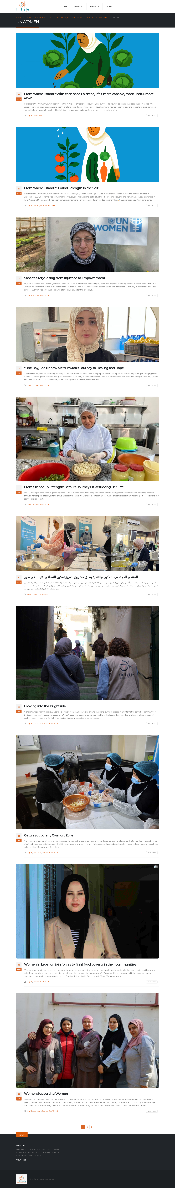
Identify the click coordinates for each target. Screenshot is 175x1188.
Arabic (29, 594)
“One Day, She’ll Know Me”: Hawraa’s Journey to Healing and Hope (74, 368)
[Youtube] (152, 6)
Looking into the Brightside (45, 706)
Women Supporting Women (46, 1094)
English (29, 116)
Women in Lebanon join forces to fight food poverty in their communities (80, 964)
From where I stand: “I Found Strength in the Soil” (61, 188)
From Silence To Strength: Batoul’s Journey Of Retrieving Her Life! (74, 487)
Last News (37, 724)
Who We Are (78, 6)
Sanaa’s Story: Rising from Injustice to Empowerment (64, 278)
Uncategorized (39, 205)
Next (91, 1127)
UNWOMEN (37, 116)
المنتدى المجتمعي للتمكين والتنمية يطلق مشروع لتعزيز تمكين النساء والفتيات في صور (81, 577)
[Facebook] (144, 6)
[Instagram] (156, 6)
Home (65, 6)
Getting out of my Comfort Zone (48, 835)
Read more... (151, 116)
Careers (109, 6)
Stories (36, 295)
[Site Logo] (22, 6)
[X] (148, 6)
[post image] (87, 60)
